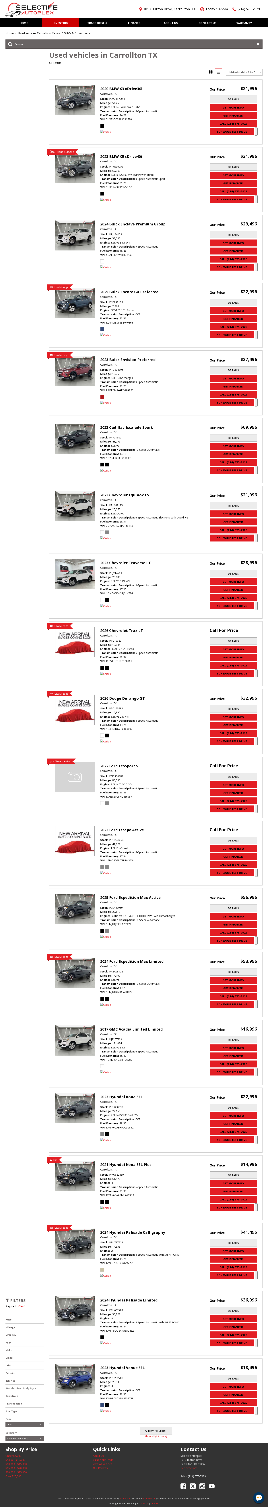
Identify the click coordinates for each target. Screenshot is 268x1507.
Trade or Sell (97, 23)
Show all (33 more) (156, 1436)
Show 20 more (155, 1431)
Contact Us (207, 23)
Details (233, 99)
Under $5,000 (13, 1455)
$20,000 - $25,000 (16, 1472)
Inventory (61, 23)
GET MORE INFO (233, 107)
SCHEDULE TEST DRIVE (232, 131)
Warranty (244, 23)
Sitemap (155, 1503)
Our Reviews (100, 1468)
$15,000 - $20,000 (16, 1468)
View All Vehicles (102, 1464)
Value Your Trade (103, 1460)
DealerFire (124, 1498)
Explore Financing (256, 132)
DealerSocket (149, 1498)
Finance (134, 23)
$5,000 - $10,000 (15, 1460)
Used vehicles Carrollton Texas (39, 33)
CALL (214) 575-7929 (233, 123)
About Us (171, 23)
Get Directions (188, 1468)
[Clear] (21, 1306)
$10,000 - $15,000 (16, 1464)
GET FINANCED (233, 115)
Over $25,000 (13, 1476)
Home (24, 23)
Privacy (144, 1503)
